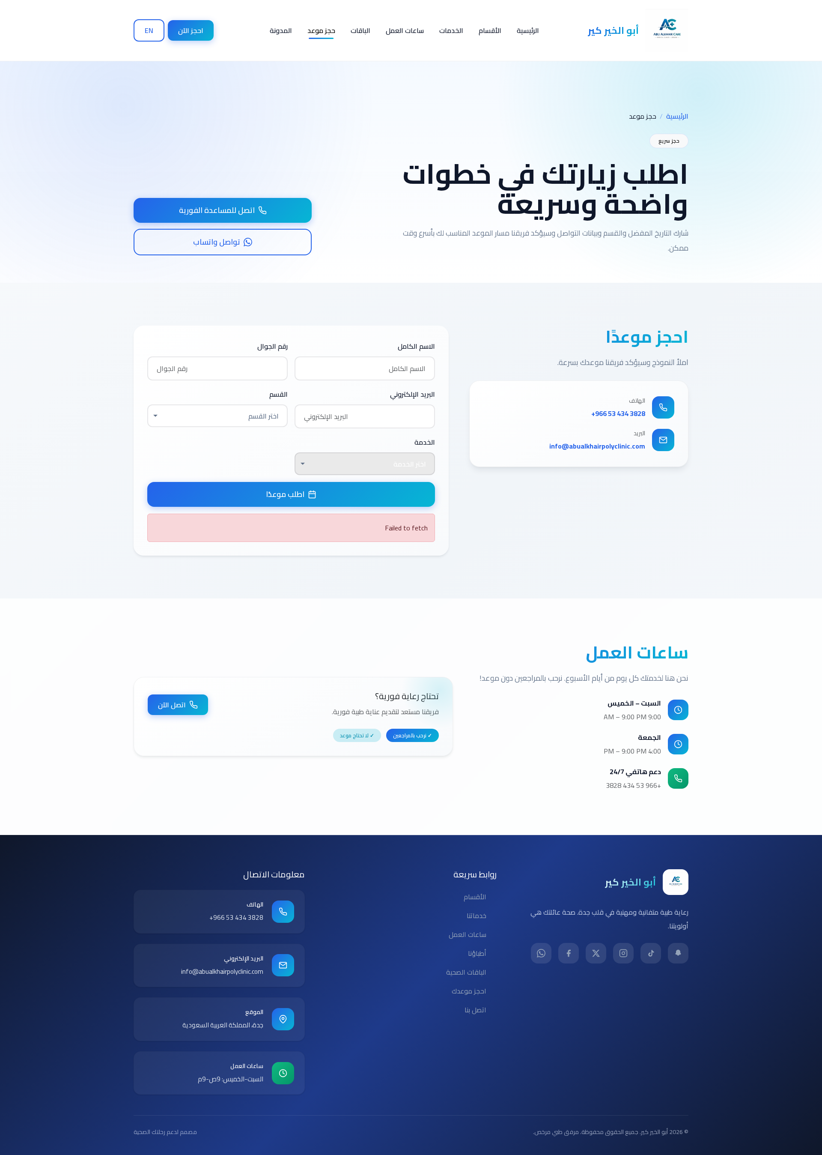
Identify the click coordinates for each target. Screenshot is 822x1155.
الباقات (360, 30)
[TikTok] (650, 953)
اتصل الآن (172, 704)
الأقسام (490, 30)
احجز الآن (190, 30)
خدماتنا (476, 915)
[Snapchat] (678, 953)
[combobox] (217, 415)
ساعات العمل (405, 30)
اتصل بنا (475, 1009)
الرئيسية (528, 30)
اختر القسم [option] (263, 416)
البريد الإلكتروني (412, 394)
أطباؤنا (477, 953)
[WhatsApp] (541, 953)
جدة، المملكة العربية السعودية (222, 1025)
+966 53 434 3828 (618, 413)
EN (149, 30)
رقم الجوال (272, 346)
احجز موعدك (469, 990)
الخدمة (424, 442)
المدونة (281, 30)
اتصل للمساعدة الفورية (217, 210)
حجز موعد (321, 30)
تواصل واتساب (216, 242)
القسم (278, 394)
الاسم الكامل (416, 346)
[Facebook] (568, 953)
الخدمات (451, 30)
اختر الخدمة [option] (409, 464)
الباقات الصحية (466, 972)
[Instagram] (623, 953)
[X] (596, 953)
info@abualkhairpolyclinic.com (597, 446)
